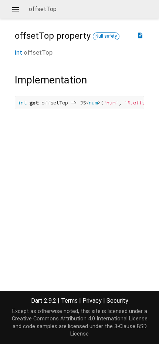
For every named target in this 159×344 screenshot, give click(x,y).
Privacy (92, 300)
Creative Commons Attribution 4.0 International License (80, 319)
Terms (69, 300)
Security (117, 300)
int (18, 52)
